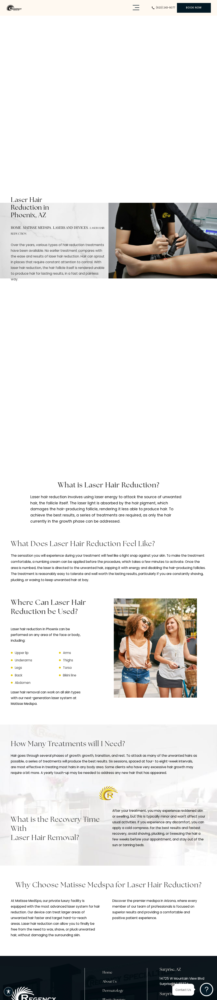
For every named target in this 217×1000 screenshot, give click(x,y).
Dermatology (113, 991)
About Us (110, 981)
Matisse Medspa (37, 227)
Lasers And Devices (70, 227)
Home (16, 227)
